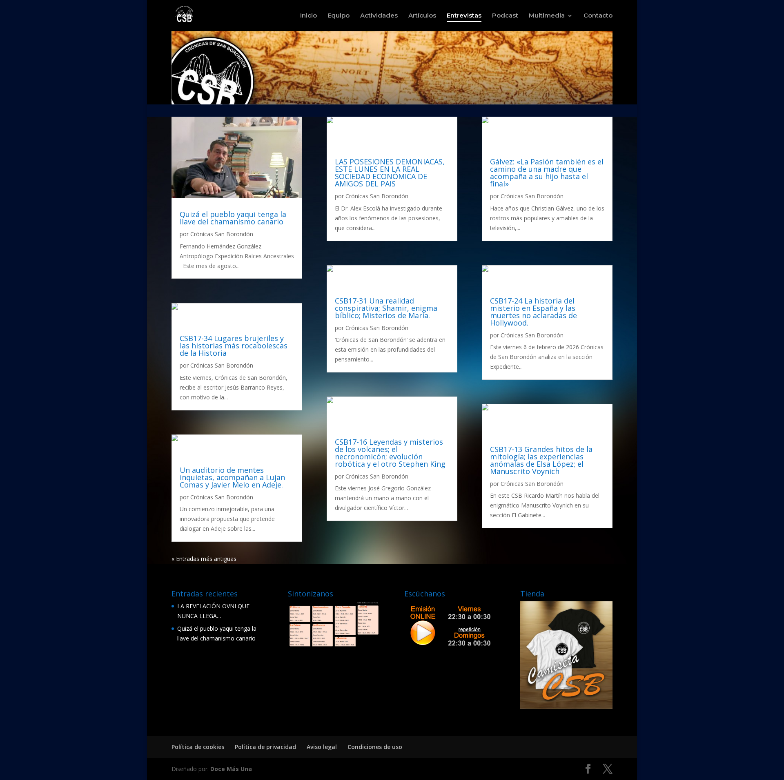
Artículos (422, 16)
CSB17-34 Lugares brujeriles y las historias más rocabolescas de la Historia (233, 345)
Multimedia (547, 16)
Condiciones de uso (374, 747)
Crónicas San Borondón (221, 234)
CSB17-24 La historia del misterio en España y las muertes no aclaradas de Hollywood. (533, 312)
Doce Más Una (231, 769)
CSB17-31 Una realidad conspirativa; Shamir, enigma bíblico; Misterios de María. (386, 308)
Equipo (338, 16)
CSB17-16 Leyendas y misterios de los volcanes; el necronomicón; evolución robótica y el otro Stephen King (390, 453)
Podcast (505, 16)
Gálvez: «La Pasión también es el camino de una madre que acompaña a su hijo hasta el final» (547, 172)
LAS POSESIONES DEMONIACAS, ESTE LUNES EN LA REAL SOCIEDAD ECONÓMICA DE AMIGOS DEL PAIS (390, 172)
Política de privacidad (265, 747)
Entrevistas (464, 16)
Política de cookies (198, 747)
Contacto (598, 16)
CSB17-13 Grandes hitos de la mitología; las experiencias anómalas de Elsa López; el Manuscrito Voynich (541, 460)
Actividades (379, 16)
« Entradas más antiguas (204, 559)
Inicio (308, 16)
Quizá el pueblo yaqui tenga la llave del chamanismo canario (233, 217)
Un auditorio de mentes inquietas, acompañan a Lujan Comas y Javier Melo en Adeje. (232, 477)
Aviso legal (322, 747)
